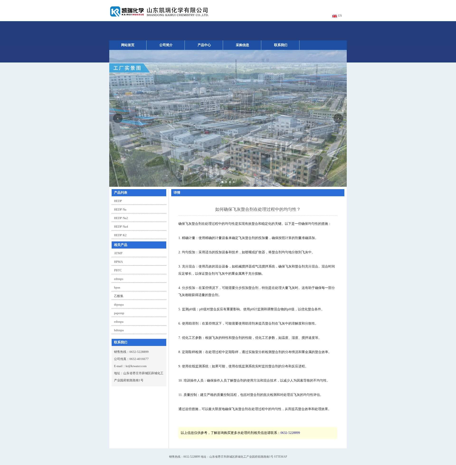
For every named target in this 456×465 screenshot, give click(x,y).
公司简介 (166, 45)
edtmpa (119, 321)
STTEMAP (280, 456)
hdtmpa (119, 330)
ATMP (118, 253)
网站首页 (127, 45)
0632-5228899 (290, 433)
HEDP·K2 (120, 235)
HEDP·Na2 (121, 218)
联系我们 (280, 45)
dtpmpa (119, 304)
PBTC (118, 270)
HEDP (118, 201)
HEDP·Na (120, 209)
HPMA (118, 262)
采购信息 (242, 45)
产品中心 (204, 45)
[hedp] (159, 17)
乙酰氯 (118, 296)
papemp (119, 313)
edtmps (118, 279)
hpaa (117, 287)
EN (340, 15)
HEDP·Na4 (121, 226)
